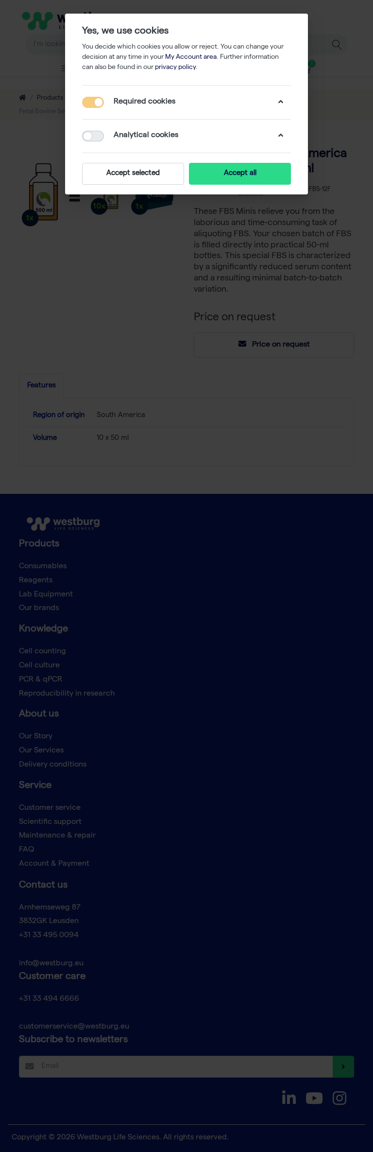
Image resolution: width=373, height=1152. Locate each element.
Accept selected (133, 173)
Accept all (240, 173)
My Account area (191, 57)
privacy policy (175, 67)
